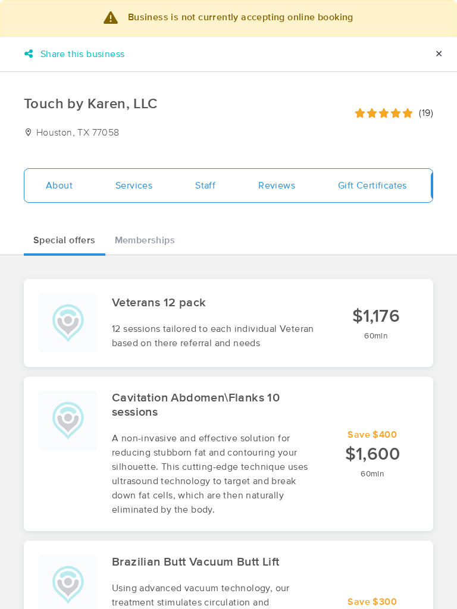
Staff (205, 185)
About (59, 185)
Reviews (276, 185)
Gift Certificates (372, 185)
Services (133, 185)
